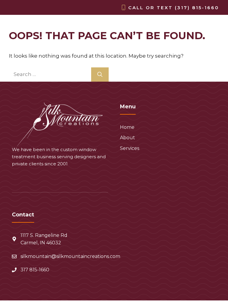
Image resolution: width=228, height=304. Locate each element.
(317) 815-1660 (197, 7)
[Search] (100, 74)
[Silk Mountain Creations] (22, 27)
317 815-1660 (34, 270)
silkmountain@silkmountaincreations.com (70, 256)
